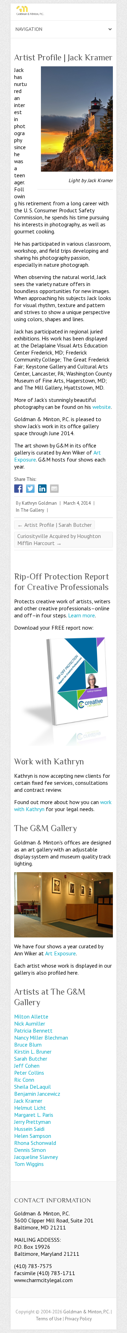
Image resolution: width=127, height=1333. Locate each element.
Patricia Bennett (33, 1030)
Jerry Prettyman (32, 1121)
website (101, 406)
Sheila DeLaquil (32, 1086)
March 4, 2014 (77, 503)
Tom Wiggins (29, 1163)
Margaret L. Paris (33, 1114)
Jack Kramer (28, 1100)
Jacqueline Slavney (36, 1156)
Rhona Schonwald (35, 1142)
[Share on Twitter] (30, 488)
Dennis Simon (30, 1149)
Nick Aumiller (29, 1023)
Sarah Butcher (30, 1058)
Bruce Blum (28, 1044)
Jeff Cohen (27, 1065)
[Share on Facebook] (18, 488)
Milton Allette (31, 1016)
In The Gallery (30, 510)
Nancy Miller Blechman (41, 1037)
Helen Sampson (32, 1135)
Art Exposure (60, 953)
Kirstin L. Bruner (33, 1051)
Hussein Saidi (29, 1128)
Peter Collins (29, 1072)
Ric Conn (24, 1079)
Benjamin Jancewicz (37, 1093)
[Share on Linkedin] (42, 488)
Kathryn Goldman (39, 503)
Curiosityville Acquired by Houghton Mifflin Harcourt (59, 539)
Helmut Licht (30, 1107)
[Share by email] (54, 488)
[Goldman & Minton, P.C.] (63, 12)
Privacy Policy (78, 1319)
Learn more (81, 615)
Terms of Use (49, 1319)
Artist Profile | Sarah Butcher (54, 524)
